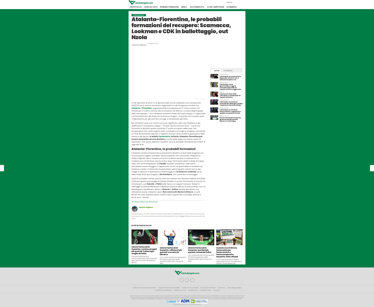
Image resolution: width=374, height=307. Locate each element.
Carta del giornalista (234, 288)
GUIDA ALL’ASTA (150, 7)
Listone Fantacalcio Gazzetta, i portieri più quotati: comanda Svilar (199, 250)
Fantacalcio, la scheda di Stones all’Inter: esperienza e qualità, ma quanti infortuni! (230, 111)
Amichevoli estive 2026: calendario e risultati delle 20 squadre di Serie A (230, 95)
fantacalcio (164, 136)
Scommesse (231, 7)
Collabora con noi (179, 290)
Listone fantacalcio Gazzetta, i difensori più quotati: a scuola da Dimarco (171, 251)
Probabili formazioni (169, 7)
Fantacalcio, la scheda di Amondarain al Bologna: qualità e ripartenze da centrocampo (231, 103)
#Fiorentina (152, 202)
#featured (144, 202)
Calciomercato (197, 7)
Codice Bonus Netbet (208, 288)
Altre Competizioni (215, 7)
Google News (193, 290)
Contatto (216, 290)
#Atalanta (135, 202)
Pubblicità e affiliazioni (163, 290)
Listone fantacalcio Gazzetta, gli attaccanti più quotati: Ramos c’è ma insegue (230, 119)
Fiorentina (147, 108)
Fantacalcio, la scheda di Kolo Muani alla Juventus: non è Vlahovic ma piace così (230, 78)
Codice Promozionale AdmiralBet (144, 288)
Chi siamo (221, 288)
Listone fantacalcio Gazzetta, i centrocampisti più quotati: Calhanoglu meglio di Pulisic (144, 250)
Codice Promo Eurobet (190, 288)
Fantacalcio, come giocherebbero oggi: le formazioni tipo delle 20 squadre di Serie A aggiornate (230, 86)
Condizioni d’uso (205, 290)
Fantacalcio (135, 7)
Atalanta (135, 108)
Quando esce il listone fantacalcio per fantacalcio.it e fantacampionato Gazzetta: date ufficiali (227, 252)
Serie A (184, 7)
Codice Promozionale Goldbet (169, 288)
